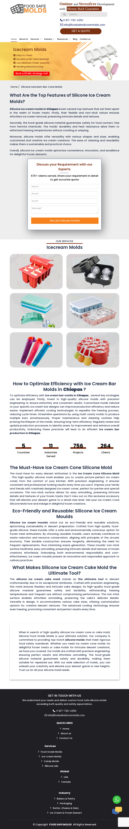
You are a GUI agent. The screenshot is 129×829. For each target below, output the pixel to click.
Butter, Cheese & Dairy (66, 808)
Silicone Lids (51, 766)
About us (66, 733)
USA (66, 777)
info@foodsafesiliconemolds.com (84, 24)
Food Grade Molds (51, 751)
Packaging (66, 803)
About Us (23, 39)
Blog (75, 39)
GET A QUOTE (81, 31)
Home (14, 39)
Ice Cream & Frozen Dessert (66, 812)
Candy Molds (51, 761)
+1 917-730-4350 (73, 20)
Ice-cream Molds (51, 756)
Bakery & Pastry (66, 798)
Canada (66, 781)
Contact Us (65, 738)
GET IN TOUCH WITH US (64, 695)
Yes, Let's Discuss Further (65, 220)
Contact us (85, 39)
